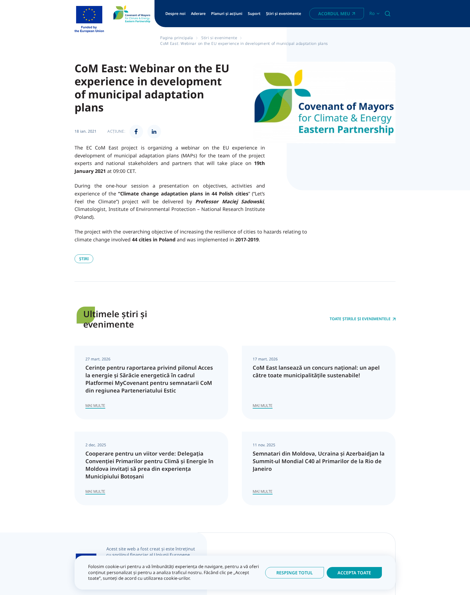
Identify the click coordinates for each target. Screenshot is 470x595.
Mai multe (95, 405)
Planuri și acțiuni (226, 13)
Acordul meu (334, 14)
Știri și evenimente (283, 13)
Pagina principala (176, 37)
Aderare (198, 13)
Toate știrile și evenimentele (360, 318)
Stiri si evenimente (219, 37)
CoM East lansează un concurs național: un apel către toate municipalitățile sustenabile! (316, 371)
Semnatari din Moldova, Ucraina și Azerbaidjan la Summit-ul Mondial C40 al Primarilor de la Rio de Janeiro (319, 461)
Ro (372, 13)
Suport (254, 13)
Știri (84, 258)
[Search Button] (387, 13)
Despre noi (175, 13)
